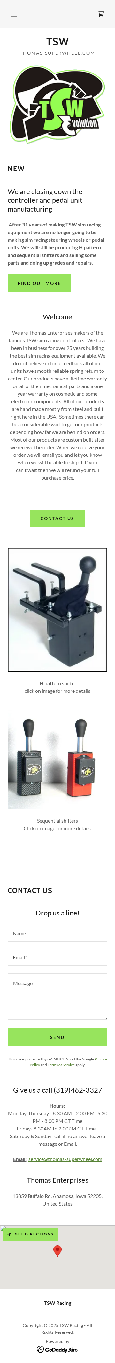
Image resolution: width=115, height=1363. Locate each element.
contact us (57, 518)
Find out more (39, 283)
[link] (101, 14)
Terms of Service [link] (61, 1064)
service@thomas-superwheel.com (65, 1159)
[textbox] (57, 933)
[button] (14, 14)
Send (57, 1037)
